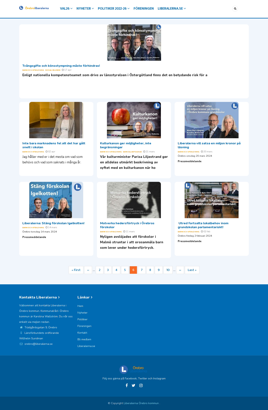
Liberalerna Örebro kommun (142, 403)
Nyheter (84, 9)
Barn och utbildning (33, 70)
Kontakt (82, 333)
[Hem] (34, 7)
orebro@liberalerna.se (38, 344)
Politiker (82, 319)
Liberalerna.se (171, 9)
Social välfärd (52, 70)
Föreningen (144, 9)
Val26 (65, 9)
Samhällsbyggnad (132, 152)
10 (169, 270)
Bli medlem (84, 339)
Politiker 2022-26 (112, 9)
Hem (80, 306)
